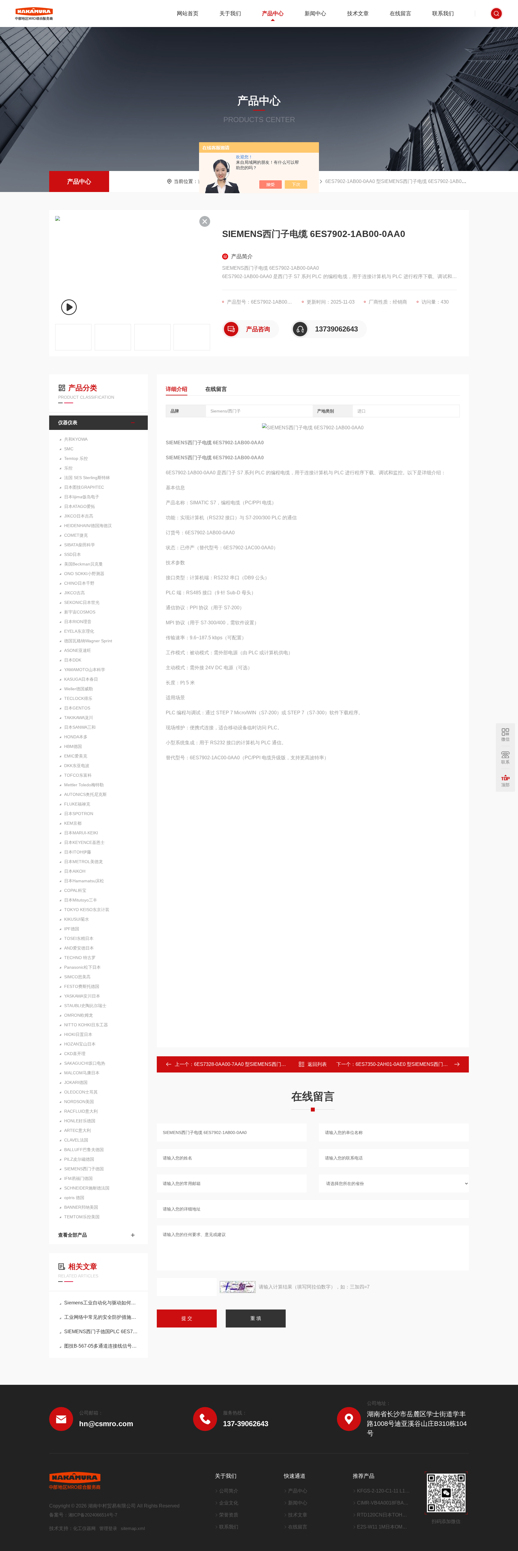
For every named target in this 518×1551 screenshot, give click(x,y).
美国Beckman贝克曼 (83, 564)
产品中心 (273, 13)
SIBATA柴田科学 (79, 544)
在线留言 (400, 13)
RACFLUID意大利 (81, 1111)
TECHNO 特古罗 (80, 957)
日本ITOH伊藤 (77, 852)
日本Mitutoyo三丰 (80, 900)
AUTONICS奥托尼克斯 (85, 794)
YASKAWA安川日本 (82, 996)
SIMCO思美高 (77, 976)
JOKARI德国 (76, 1082)
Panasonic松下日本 (82, 967)
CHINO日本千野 (79, 583)
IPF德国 (71, 928)
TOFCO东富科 (78, 775)
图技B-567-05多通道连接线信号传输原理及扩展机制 (101, 1345)
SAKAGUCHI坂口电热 (84, 1063)
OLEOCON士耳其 (81, 1092)
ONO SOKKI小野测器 (84, 573)
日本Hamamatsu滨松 (84, 880)
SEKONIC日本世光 (82, 602)
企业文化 (228, 1502)
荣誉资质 (228, 1514)
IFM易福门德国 (78, 1178)
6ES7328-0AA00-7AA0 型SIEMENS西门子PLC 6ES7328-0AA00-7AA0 (270, 1064)
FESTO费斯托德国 (81, 986)
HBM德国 (73, 746)
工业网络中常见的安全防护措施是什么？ (101, 1317)
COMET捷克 (76, 535)
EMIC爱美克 (75, 756)
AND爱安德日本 (79, 948)
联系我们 (443, 13)
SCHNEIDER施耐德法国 (86, 1188)
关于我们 (230, 13)
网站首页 (187, 13)
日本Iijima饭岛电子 (81, 496)
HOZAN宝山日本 (80, 1044)
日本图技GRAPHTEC (84, 487)
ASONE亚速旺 (77, 650)
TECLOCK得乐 (78, 698)
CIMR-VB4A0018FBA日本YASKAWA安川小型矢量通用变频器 (383, 1502)
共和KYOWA (76, 439)
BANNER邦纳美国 (81, 1207)
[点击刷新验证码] (238, 1287)
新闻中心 (315, 13)
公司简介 (228, 1490)
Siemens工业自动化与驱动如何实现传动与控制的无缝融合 (101, 1302)
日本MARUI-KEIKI (81, 832)
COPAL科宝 (75, 890)
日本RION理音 (77, 621)
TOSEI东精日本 (79, 938)
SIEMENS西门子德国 (84, 1168)
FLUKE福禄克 (77, 804)
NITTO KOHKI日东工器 (86, 1024)
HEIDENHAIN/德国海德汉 (88, 525)
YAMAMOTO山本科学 (84, 669)
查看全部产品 (72, 1235)
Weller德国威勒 (78, 688)
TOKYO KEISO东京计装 (86, 909)
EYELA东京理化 (79, 631)
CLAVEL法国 (76, 1140)
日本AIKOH (74, 871)
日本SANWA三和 (80, 727)
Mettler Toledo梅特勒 (84, 784)
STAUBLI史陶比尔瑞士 (85, 1005)
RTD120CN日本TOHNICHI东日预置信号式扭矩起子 (383, 1514)
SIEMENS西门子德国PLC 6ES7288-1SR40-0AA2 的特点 (101, 1331)
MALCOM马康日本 (82, 1072)
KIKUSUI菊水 (76, 919)
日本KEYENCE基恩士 (84, 842)
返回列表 (317, 1064)
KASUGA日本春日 (81, 679)
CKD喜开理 (74, 1053)
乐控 (68, 468)
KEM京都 (73, 823)
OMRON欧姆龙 (78, 1015)
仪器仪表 (67, 422)
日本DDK (72, 660)
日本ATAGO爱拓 (79, 506)
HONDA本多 (76, 736)
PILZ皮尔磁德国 (79, 1159)
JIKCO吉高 (74, 592)
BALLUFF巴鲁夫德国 (84, 1149)
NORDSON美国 (79, 1101)
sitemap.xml (133, 1528)
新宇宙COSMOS (79, 612)
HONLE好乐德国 (79, 1120)
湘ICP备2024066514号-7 (92, 1514)
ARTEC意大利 (77, 1130)
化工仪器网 (84, 1528)
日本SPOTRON (78, 813)
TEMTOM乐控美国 (82, 1216)
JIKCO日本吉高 (78, 516)
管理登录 (108, 1528)
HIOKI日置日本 (78, 1034)
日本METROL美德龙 (83, 861)
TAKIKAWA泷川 (78, 717)
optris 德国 (74, 1197)
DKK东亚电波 (76, 765)
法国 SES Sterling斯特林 (87, 477)
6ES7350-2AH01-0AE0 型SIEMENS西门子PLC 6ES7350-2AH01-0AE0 (432, 1064)
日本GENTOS (77, 708)
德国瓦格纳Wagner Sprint (88, 640)
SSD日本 (72, 554)
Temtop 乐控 (76, 458)
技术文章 (358, 13)
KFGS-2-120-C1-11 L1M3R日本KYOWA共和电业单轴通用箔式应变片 (383, 1490)
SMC (68, 448)
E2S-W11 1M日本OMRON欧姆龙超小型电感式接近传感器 (383, 1526)
